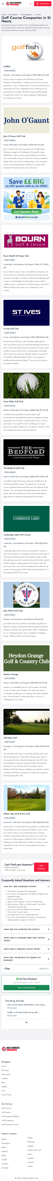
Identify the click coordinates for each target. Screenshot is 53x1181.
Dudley (29, 1138)
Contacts (4, 1078)
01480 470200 (9, 71)
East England (27, 75)
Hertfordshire (14, 683)
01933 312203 (9, 615)
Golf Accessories (7, 1120)
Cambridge (7, 264)
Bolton (3, 1147)
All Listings (5, 1070)
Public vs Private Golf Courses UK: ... (24, 1012)
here (13, 891)
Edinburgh (31, 1142)
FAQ (3, 1090)
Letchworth (7, 822)
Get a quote (5, 1074)
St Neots (6, 75)
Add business (41, 867)
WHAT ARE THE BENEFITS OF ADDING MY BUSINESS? (22, 959)
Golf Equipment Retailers (10, 1116)
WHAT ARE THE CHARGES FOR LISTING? (22, 929)
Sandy (5, 144)
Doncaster (5, 1168)
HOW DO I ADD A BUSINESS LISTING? (20, 886)
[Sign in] (30, 3)
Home (3, 1066)
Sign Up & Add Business (26, 987)
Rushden (6, 619)
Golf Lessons (6, 1112)
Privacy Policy (6, 1094)
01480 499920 (9, 333)
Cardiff (4, 1159)
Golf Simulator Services (9, 1124)
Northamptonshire (16, 619)
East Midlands (29, 619)
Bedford (6, 410)
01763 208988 (9, 678)
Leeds (29, 1154)
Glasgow (30, 1146)
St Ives (5, 337)
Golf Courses (6, 1108)
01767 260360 (9, 140)
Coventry (4, 1163)
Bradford (4, 1151)
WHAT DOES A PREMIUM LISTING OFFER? (22, 949)
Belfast (3, 1139)
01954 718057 (9, 260)
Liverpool (30, 1162)
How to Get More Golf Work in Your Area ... (27, 1004)
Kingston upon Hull (34, 1150)
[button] (48, 968)
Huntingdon (7, 746)
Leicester (30, 1158)
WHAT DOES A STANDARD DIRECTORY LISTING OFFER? (24, 939)
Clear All (42, 968)
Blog (3, 1082)
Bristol (3, 1155)
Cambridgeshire (16, 75)
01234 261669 (9, 406)
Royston (6, 683)
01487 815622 (9, 742)
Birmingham (5, 1143)
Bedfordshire (13, 144)
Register (4, 1086)
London (30, 1166)
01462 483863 (9, 818)
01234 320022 (9, 472)
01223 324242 (9, 539)
